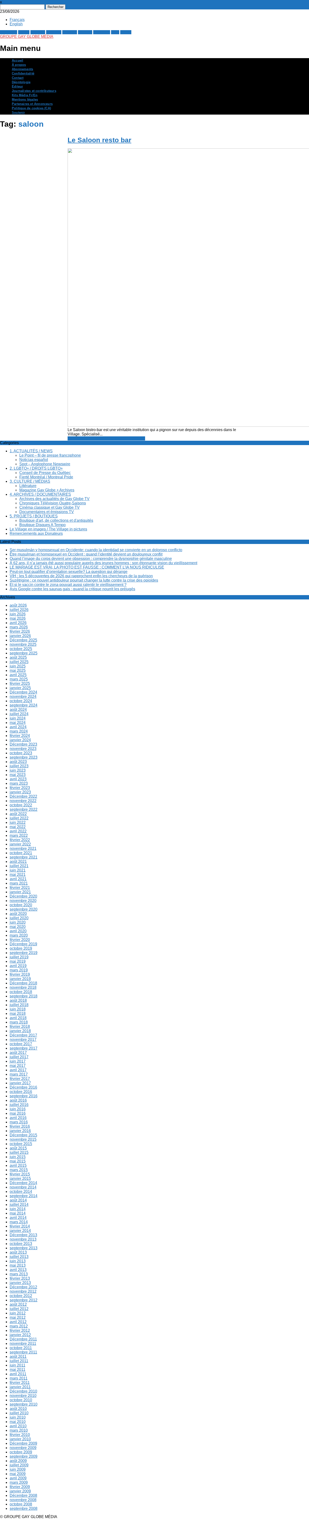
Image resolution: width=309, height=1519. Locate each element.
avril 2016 (18, 1118)
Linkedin (69, 32)
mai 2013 (18, 1265)
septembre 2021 (23, 857)
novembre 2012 (23, 1291)
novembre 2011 (23, 1343)
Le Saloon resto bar (99, 140)
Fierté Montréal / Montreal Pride (46, 477)
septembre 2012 (23, 1300)
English (16, 24)
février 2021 (20, 888)
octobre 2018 (21, 992)
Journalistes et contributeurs (34, 91)
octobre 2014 (21, 1191)
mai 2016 (18, 1113)
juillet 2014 (19, 1205)
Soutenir (18, 112)
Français (17, 20)
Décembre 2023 (23, 744)
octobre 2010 (21, 1400)
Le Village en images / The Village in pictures (106, 438)
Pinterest (53, 32)
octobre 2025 (21, 649)
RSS (115, 32)
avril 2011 (18, 1374)
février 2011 (20, 1383)
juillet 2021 (19, 866)
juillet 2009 (19, 1465)
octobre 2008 (21, 1504)
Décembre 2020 (23, 896)
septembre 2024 (23, 705)
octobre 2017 (21, 1044)
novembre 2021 (23, 848)
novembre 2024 (23, 696)
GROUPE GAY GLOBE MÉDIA (26, 36)
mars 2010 (19, 1430)
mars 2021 (19, 883)
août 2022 (18, 814)
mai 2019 (18, 961)
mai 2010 (18, 1422)
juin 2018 (18, 1009)
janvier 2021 (20, 892)
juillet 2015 (19, 1152)
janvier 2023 (20, 792)
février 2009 (20, 1487)
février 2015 (20, 1174)
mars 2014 (19, 1222)
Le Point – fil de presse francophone (50, 455)
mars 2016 (19, 1122)
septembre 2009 (23, 1456)
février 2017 (20, 1079)
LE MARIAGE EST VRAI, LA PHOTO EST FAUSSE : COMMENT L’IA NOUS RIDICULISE (87, 567)
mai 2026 (18, 618)
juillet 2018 (19, 1005)
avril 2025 (18, 675)
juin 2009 (18, 1469)
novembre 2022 (23, 801)
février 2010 (20, 1435)
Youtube (85, 32)
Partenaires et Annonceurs (32, 104)
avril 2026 (18, 623)
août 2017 (18, 1053)
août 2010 (18, 1409)
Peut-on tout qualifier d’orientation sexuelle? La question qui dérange (68, 572)
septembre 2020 (23, 909)
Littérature (27, 486)
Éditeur (17, 86)
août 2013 (18, 1252)
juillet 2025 (19, 662)
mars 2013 (19, 1274)
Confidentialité (23, 73)
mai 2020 (18, 927)
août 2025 (18, 657)
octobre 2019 (21, 948)
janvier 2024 (20, 740)
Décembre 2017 (23, 1035)
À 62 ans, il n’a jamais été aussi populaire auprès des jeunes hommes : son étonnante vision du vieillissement (103, 563)
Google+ (37, 32)
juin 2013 (18, 1261)
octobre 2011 (21, 1348)
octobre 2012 (21, 1296)
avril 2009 (18, 1478)
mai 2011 (17, 1370)
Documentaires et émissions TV (46, 512)
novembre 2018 (23, 987)
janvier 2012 (20, 1335)
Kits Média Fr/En (24, 95)
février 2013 (20, 1278)
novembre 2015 (23, 1139)
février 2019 (20, 974)
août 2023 (18, 762)
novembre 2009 (23, 1448)
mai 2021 (18, 875)
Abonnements (22, 69)
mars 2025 (19, 679)
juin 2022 (18, 822)
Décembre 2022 (23, 796)
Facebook (8, 32)
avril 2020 (18, 931)
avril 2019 (18, 966)
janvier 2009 (20, 1491)
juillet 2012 (19, 1309)
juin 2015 (18, 1157)
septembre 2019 (23, 953)
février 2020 (20, 940)
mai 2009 (18, 1474)
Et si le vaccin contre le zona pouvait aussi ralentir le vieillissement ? (68, 585)
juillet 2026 (19, 610)
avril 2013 (18, 1270)
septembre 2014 (23, 1196)
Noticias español (33, 460)
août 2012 (18, 1304)
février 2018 (20, 1026)
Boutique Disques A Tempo (42, 525)
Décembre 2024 (23, 692)
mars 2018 (19, 1022)
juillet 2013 (19, 1257)
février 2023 (20, 788)
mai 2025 (18, 670)
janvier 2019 (20, 979)
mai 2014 (18, 1213)
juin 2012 (18, 1313)
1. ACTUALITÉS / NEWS (31, 451)
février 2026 (20, 631)
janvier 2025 (20, 688)
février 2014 (20, 1226)
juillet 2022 (19, 818)
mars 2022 (19, 835)
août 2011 (18, 1356)
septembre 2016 (23, 1096)
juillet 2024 (19, 714)
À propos (19, 65)
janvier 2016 (20, 1131)
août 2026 (18, 605)
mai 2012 (18, 1317)
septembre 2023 (23, 757)
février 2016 (20, 1126)
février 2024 (20, 736)
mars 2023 (19, 783)
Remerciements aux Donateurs (36, 533)
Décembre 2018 (23, 983)
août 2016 (18, 1100)
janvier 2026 (20, 636)
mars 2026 (19, 627)
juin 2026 (18, 614)
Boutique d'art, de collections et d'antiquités (56, 520)
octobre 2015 (21, 1144)
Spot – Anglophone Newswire (44, 464)
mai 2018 (18, 1013)
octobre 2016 (21, 1092)
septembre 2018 (23, 996)
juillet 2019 (19, 957)
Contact (17, 78)
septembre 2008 (23, 1508)
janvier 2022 (20, 844)
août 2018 (18, 1000)
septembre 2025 (23, 653)
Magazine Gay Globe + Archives (46, 490)
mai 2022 (18, 827)
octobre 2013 (21, 1244)
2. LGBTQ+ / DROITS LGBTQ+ (36, 468)
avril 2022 (18, 831)
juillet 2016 (19, 1105)
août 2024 (18, 710)
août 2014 (18, 1200)
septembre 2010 (23, 1404)
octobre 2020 (21, 905)
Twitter (23, 32)
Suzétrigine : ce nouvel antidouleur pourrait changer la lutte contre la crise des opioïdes (84, 580)
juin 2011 (17, 1365)
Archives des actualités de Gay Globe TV (54, 499)
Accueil (17, 60)
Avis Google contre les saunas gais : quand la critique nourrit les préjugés (72, 589)
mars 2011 (19, 1378)
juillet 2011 (19, 1361)
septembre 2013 (23, 1248)
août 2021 (18, 861)
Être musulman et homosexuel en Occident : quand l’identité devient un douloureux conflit (86, 554)
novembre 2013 (23, 1239)
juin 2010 (18, 1417)
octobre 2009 (21, 1452)
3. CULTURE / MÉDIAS (30, 481)
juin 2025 (18, 666)
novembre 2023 (23, 749)
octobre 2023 (21, 753)
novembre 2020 (23, 901)
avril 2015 (18, 1165)
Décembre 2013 (23, 1235)
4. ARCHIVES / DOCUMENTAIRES (40, 494)
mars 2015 (19, 1170)
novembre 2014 (23, 1187)
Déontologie (21, 82)
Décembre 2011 (23, 1339)
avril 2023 (18, 779)
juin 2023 (18, 770)
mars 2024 (19, 731)
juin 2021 (18, 870)
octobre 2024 (21, 701)
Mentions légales (25, 99)
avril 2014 (18, 1218)
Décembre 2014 (23, 1183)
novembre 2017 (23, 1040)
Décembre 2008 (23, 1495)
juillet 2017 (19, 1057)
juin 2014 (18, 1209)
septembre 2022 (23, 809)
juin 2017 (18, 1061)
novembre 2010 (23, 1396)
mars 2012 (19, 1326)
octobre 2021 (21, 853)
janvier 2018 (20, 1031)
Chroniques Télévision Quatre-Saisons (52, 503)
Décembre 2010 (23, 1391)
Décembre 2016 (23, 1087)
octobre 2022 (21, 805)
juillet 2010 (19, 1413)
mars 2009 (19, 1482)
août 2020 (18, 914)
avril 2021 (18, 879)
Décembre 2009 (23, 1443)
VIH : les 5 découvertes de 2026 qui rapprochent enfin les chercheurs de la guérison (81, 576)
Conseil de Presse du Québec (45, 473)
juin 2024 (18, 718)
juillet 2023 (19, 766)
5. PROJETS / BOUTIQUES (34, 516)
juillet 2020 (19, 918)
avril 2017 (18, 1070)
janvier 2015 (20, 1178)
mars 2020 (19, 935)
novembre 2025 (23, 644)
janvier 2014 (20, 1231)
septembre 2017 (23, 1048)
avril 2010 (18, 1426)
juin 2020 (18, 922)
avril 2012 (18, 1322)
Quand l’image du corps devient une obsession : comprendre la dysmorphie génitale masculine (91, 559)
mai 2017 (18, 1066)
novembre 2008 (23, 1500)
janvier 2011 (20, 1387)
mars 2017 (19, 1074)
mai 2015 (18, 1161)
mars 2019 (19, 970)
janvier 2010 (20, 1439)
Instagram (101, 32)
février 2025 (20, 683)
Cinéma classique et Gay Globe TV (49, 507)
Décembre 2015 (23, 1135)
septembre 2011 (23, 1352)
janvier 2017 (20, 1083)
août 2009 (18, 1461)
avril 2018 (18, 1018)
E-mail (125, 32)
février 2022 (20, 840)
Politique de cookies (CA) (31, 108)
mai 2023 (18, 775)
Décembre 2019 (23, 944)
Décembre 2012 (23, 1287)
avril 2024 (18, 727)
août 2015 (18, 1148)
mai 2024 (18, 723)
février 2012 (20, 1330)
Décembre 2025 (23, 640)
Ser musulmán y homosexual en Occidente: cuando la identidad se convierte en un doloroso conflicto (96, 550)
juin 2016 (18, 1109)
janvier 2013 (20, 1283)
